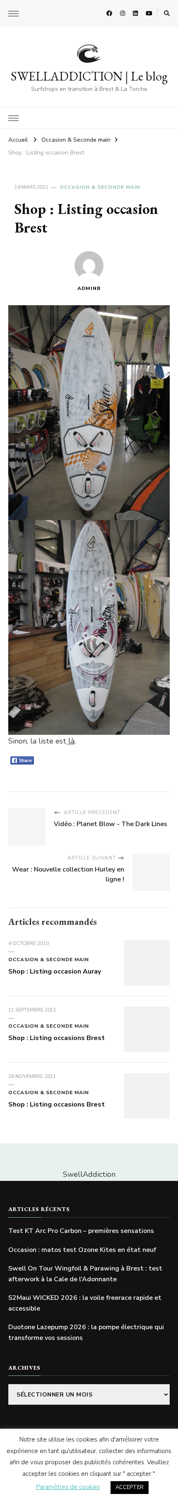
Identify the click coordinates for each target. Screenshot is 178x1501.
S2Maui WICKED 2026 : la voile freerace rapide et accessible (84, 1303)
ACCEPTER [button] (129, 1487)
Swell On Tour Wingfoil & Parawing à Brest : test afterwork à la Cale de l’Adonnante (85, 1274)
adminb (89, 288)
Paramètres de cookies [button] (68, 1487)
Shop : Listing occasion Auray (54, 971)
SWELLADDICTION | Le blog (89, 76)
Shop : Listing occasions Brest (56, 1038)
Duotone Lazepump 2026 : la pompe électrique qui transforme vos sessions (86, 1332)
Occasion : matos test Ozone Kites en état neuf (82, 1249)
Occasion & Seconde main (100, 187)
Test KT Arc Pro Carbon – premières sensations (81, 1230)
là (70, 741)
